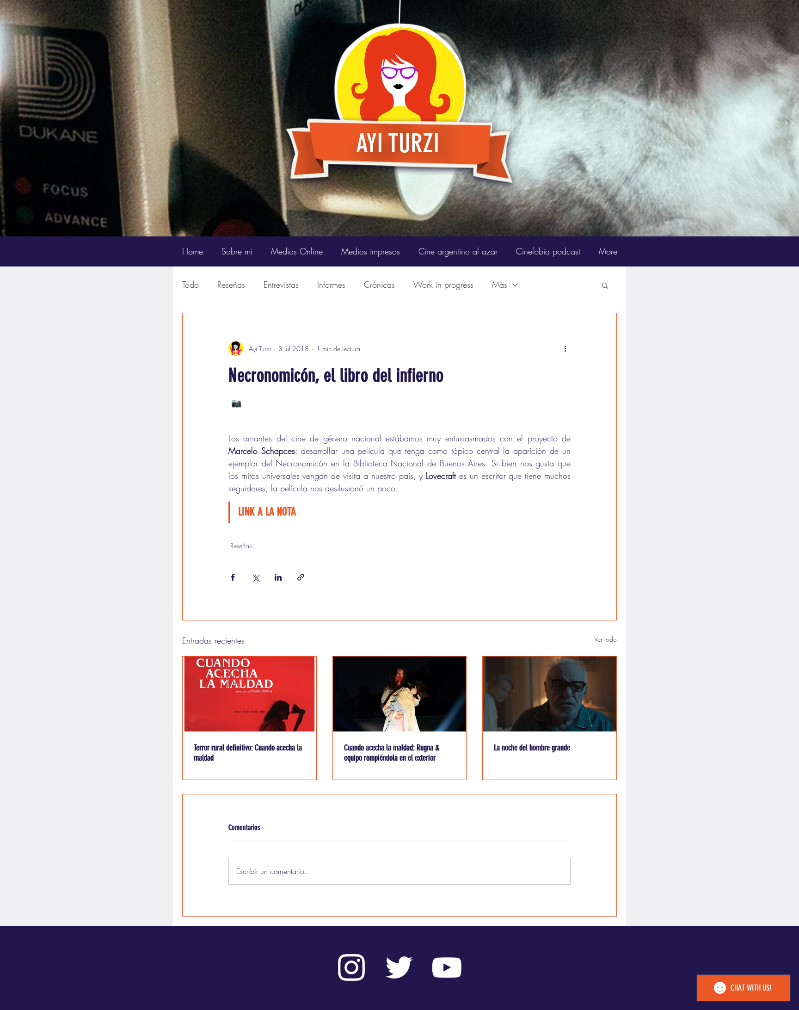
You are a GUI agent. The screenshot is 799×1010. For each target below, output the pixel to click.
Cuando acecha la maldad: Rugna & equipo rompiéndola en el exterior (391, 753)
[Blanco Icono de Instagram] (351, 967)
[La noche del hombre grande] (549, 694)
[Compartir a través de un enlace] (300, 577)
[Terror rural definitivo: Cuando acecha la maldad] (249, 694)
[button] (605, 285)
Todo (190, 284)
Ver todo (605, 639)
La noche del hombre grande (532, 748)
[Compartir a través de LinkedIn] (278, 577)
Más (499, 284)
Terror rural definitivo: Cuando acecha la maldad (248, 753)
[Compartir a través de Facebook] (232, 577)
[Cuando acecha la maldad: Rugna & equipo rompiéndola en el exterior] (400, 694)
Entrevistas (281, 284)
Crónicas (379, 284)
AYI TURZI (397, 143)
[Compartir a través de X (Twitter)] (255, 577)
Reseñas (231, 284)
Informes (331, 284)
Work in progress (443, 284)
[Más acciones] (565, 348)
